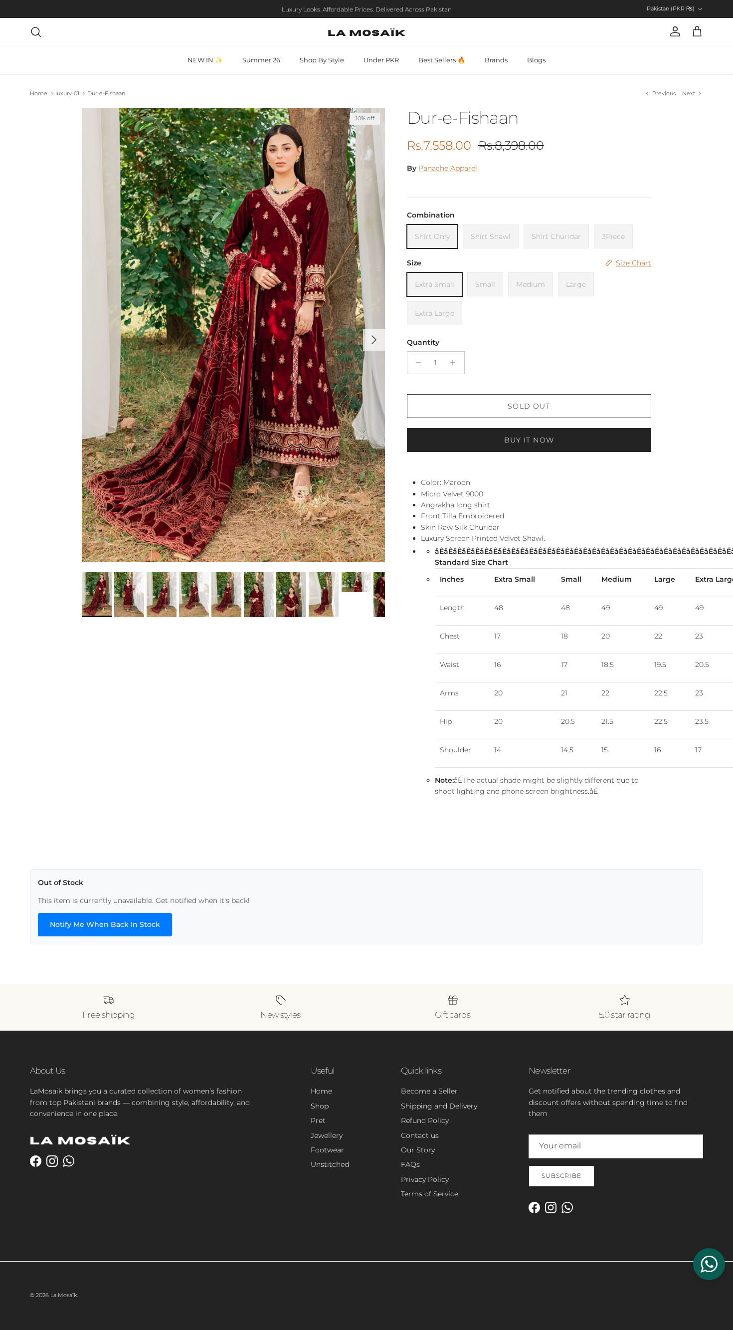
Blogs (536, 60)
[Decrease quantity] (416, 363)
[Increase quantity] (455, 363)
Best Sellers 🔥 (441, 60)
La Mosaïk (63, 1295)
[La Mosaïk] (366, 32)
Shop (320, 1106)
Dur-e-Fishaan (106, 93)
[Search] (36, 32)
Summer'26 (261, 60)
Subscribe (561, 1175)
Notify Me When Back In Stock (105, 924)
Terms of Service (429, 1193)
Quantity (423, 342)
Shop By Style (322, 60)
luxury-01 (67, 93)
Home (38, 93)
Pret (318, 1120)
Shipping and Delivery (439, 1106)
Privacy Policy (425, 1179)
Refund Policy (425, 1120)
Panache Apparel (447, 168)
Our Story (418, 1149)
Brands (496, 60)
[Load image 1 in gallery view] (233, 335)
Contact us (420, 1135)
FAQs (410, 1164)
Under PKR (381, 60)
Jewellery (327, 1135)
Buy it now (529, 440)
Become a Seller (429, 1091)
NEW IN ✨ (205, 60)
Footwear (327, 1149)
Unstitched (330, 1164)
